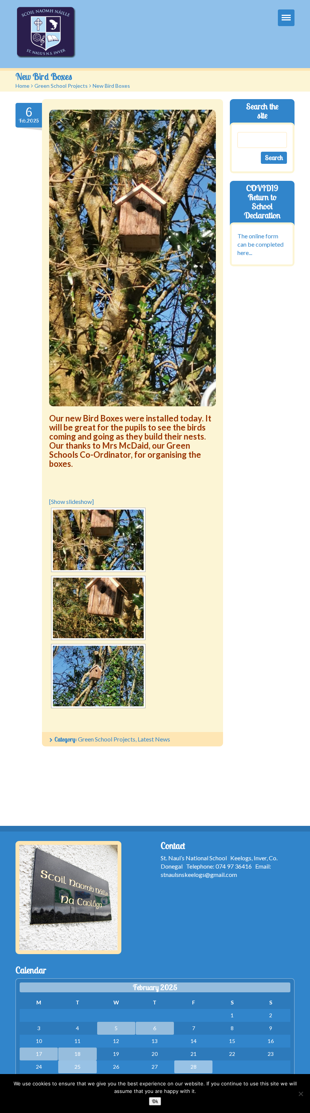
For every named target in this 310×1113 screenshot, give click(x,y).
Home (22, 85)
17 (39, 1054)
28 (194, 1066)
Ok (155, 1101)
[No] (300, 1093)
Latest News (154, 739)
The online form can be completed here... (260, 244)
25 (77, 1066)
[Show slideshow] (71, 501)
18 (77, 1054)
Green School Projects (61, 85)
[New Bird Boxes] (132, 258)
